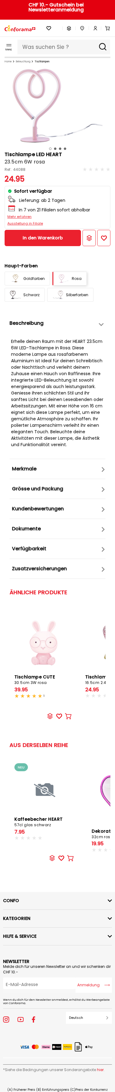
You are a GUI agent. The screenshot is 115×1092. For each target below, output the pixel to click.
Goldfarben (34, 278)
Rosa (77, 278)
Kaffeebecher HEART (38, 821)
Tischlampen (42, 61)
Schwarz (31, 294)
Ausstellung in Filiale (25, 223)
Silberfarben (77, 294)
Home (8, 61)
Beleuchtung (23, 61)
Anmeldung (88, 985)
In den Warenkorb (43, 238)
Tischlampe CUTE (34, 679)
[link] (93, 28)
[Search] (102, 47)
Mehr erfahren (19, 216)
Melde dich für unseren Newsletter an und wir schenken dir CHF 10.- (57, 969)
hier (100, 1069)
